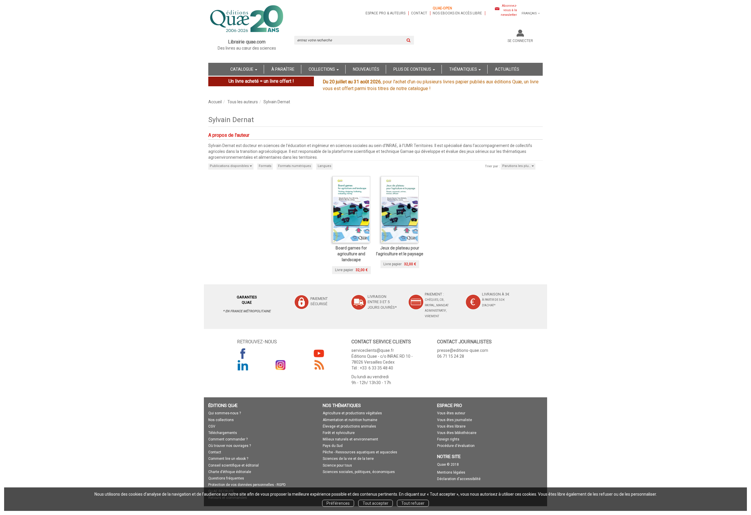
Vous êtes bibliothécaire (456, 433)
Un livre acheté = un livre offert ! (261, 81)
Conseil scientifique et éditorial (233, 465)
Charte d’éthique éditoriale (229, 472)
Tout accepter (375, 503)
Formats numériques (294, 166)
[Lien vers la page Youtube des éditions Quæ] (319, 353)
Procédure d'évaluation (456, 446)
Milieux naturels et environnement (350, 439)
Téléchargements (222, 433)
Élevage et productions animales (349, 426)
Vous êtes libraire (451, 426)
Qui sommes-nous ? (224, 413)
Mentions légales (451, 472)
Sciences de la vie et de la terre (348, 459)
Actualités (507, 69)
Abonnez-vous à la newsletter (509, 10)
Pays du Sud (333, 446)
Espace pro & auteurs (385, 13)
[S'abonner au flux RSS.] (319, 365)
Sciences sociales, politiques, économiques (359, 472)
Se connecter (520, 41)
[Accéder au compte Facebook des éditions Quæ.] (243, 353)
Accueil (215, 101)
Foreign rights (448, 439)
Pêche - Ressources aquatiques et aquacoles (360, 452)
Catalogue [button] (242, 69)
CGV (211, 426)
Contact (419, 13)
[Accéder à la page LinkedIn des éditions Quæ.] (243, 365)
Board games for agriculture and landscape (351, 254)
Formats (265, 166)
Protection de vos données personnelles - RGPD (247, 485)
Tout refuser (412, 503)
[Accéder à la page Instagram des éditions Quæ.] (281, 365)
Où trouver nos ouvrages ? (229, 446)
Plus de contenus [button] (412, 69)
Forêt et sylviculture (339, 433)
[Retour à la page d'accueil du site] (246, 19)
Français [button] (529, 13)
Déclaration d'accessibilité (459, 479)
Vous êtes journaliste (454, 420)
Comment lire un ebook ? (228, 459)
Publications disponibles (230, 166)
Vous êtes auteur (451, 413)
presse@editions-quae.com (462, 350)
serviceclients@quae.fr (372, 350)
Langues (324, 166)
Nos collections (221, 420)
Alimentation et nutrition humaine (350, 420)
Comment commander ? (228, 439)
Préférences (338, 503)
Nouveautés (366, 69)
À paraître (283, 69)
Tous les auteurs (242, 101)
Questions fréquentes (226, 478)
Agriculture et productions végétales (352, 413)
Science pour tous (337, 465)
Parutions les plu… (517, 166)
